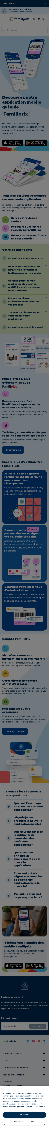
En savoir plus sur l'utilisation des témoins (27, 1106)
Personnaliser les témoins (24, 1122)
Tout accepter (24, 1115)
